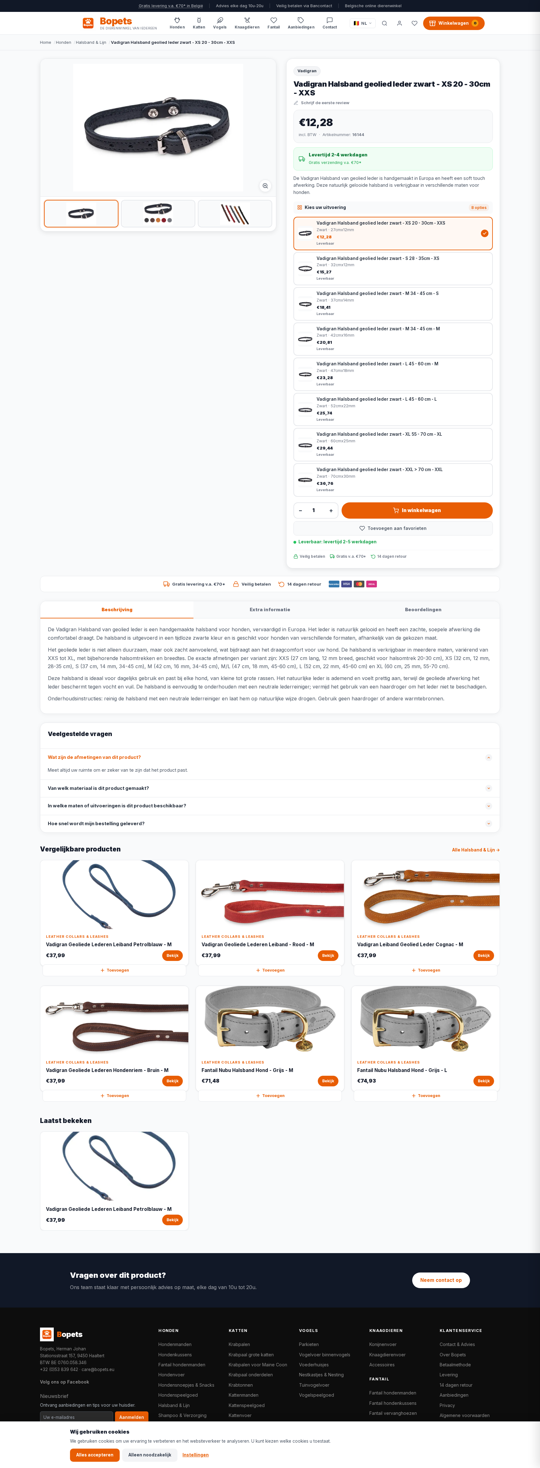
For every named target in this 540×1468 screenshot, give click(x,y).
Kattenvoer (240, 1415)
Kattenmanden (243, 1395)
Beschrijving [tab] (117, 609)
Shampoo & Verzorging (182, 1415)
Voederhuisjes (314, 1364)
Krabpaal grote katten (251, 1354)
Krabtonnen (241, 1385)
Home (45, 42)
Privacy (447, 1405)
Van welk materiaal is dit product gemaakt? (98, 788)
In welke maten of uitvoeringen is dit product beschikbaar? (117, 806)
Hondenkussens (175, 1354)
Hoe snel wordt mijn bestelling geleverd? (96, 823)
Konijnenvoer (383, 1344)
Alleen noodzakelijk (149, 1454)
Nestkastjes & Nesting (321, 1374)
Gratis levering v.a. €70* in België (171, 5)
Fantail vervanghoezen (393, 1413)
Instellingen (195, 1454)
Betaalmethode (455, 1364)
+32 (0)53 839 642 (59, 1369)
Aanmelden (131, 1417)
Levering (449, 1374)
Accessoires (382, 1364)
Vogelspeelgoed (316, 1395)
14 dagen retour (456, 1385)
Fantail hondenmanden (181, 1364)
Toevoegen (118, 970)
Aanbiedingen (454, 1395)
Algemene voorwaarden (465, 1415)
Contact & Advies (457, 1344)
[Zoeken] (384, 23)
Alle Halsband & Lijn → (476, 849)
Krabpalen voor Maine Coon (258, 1364)
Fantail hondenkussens (393, 1403)
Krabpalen (239, 1344)
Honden (63, 42)
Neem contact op (441, 1280)
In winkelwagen (421, 510)
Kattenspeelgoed (247, 1405)
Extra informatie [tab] (270, 609)
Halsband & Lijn (91, 42)
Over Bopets (453, 1354)
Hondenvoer (171, 1374)
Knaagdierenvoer (387, 1354)
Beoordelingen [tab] (423, 609)
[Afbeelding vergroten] (265, 186)
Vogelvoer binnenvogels (324, 1354)
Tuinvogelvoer (314, 1385)
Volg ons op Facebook (64, 1381)
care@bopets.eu (98, 1369)
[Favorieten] (414, 23)
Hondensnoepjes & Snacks (186, 1385)
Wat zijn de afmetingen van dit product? (94, 757)
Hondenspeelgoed (178, 1395)
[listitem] (81, 213)
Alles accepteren (94, 1454)
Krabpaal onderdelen (251, 1374)
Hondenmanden (175, 1344)
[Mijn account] (399, 23)
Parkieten (309, 1344)
